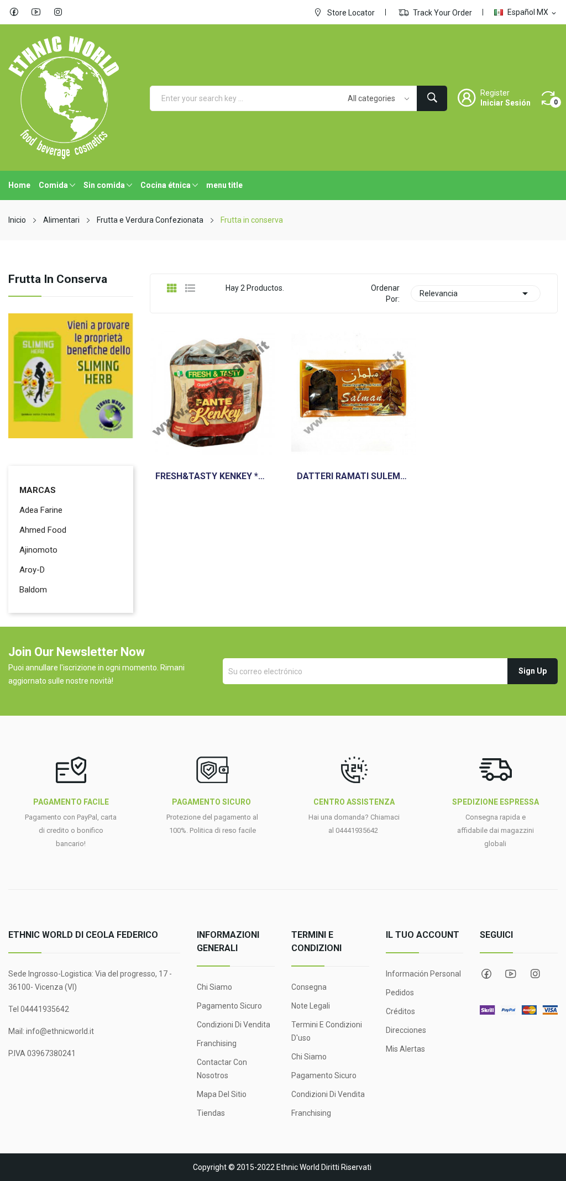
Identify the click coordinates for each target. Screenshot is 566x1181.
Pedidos (400, 992)
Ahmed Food (42, 530)
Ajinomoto (38, 550)
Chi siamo (214, 987)
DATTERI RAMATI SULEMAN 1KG (354, 476)
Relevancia (476, 293)
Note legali (310, 1005)
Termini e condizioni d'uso (326, 1031)
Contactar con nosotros (222, 1069)
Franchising (217, 1043)
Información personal (423, 973)
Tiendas (211, 1113)
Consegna (309, 987)
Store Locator (350, 12)
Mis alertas (405, 1048)
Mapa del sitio (222, 1094)
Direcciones (406, 1030)
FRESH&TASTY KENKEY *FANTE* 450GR (212, 476)
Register (495, 92)
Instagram (58, 12)
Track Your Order (441, 12)
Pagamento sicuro (229, 1005)
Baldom (33, 590)
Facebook (13, 12)
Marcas (37, 490)
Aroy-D (32, 570)
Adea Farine (40, 510)
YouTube (35, 12)
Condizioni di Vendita (233, 1024)
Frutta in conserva (57, 280)
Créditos (400, 1011)
